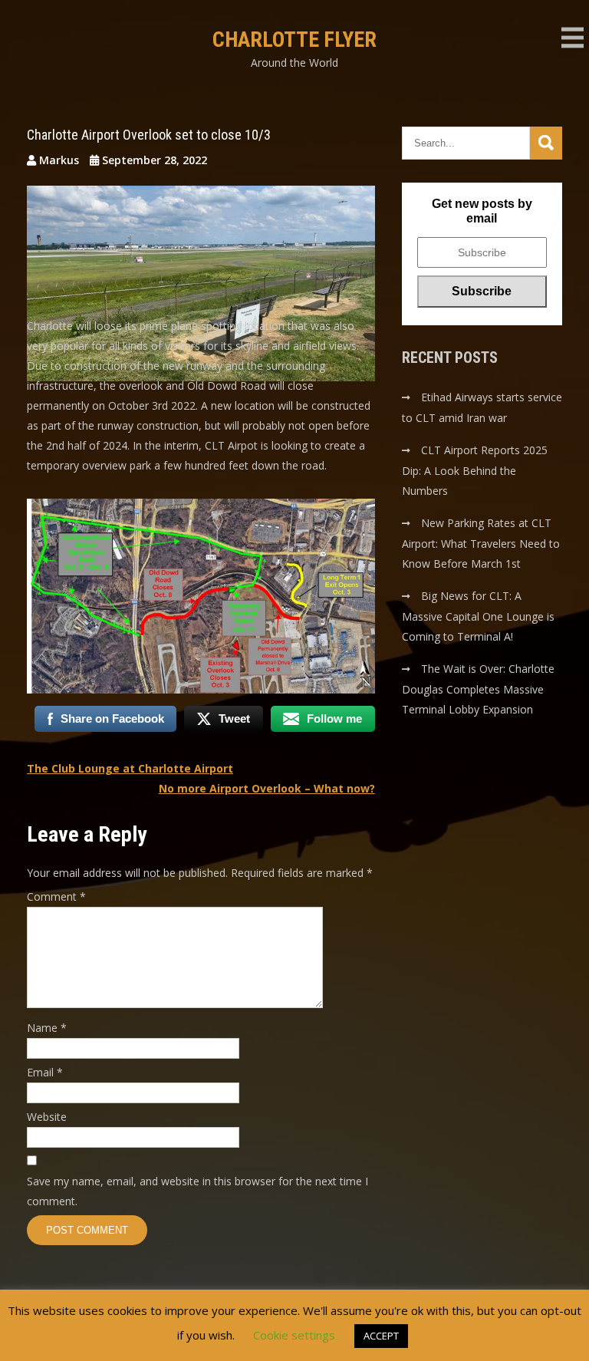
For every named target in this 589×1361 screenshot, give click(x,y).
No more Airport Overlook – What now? (267, 788)
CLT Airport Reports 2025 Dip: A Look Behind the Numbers (475, 470)
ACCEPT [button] (381, 1336)
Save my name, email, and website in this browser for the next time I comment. (197, 1191)
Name (47, 1027)
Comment (56, 896)
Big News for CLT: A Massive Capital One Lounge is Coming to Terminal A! (478, 616)
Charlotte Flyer (294, 39)
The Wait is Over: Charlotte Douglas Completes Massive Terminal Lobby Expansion (478, 689)
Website (47, 1116)
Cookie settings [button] (294, 1335)
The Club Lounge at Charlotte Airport (130, 768)
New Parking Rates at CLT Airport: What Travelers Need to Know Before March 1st (481, 543)
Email (45, 1072)
